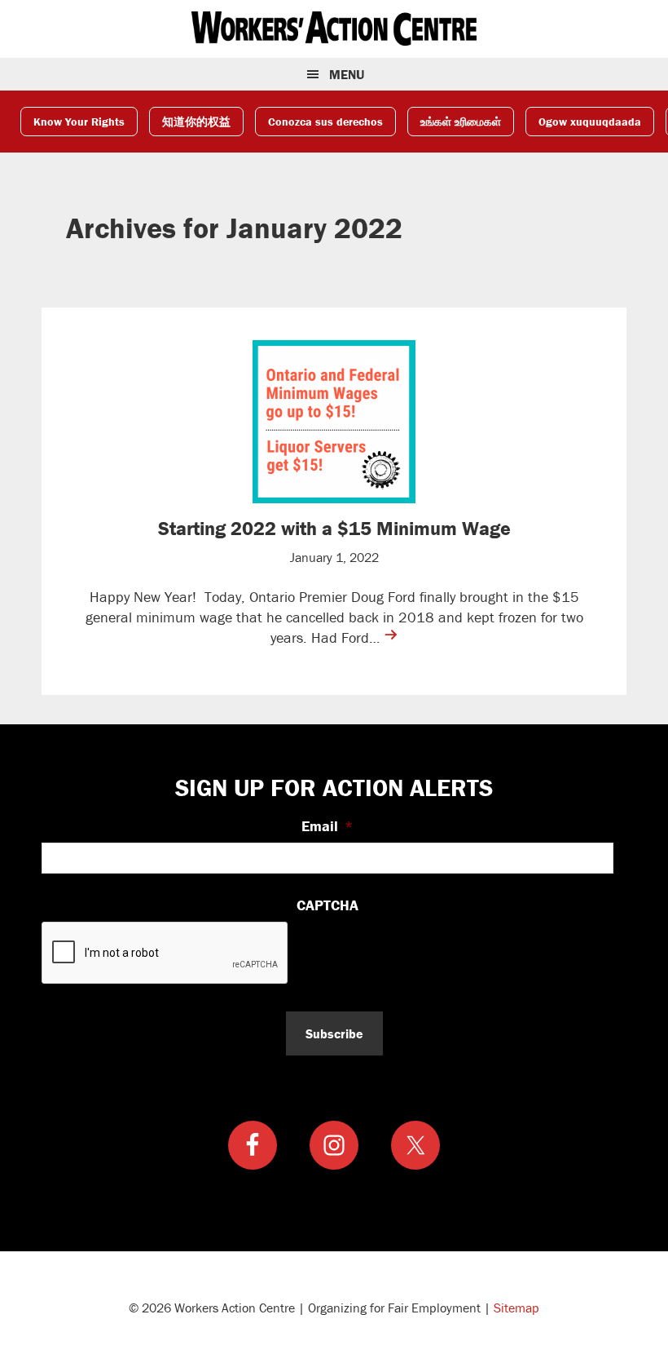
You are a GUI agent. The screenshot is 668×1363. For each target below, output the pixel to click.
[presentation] (165, 953)
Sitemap (516, 1307)
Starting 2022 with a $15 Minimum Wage (334, 528)
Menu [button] (346, 74)
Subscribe (334, 1033)
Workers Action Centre (334, 28)
